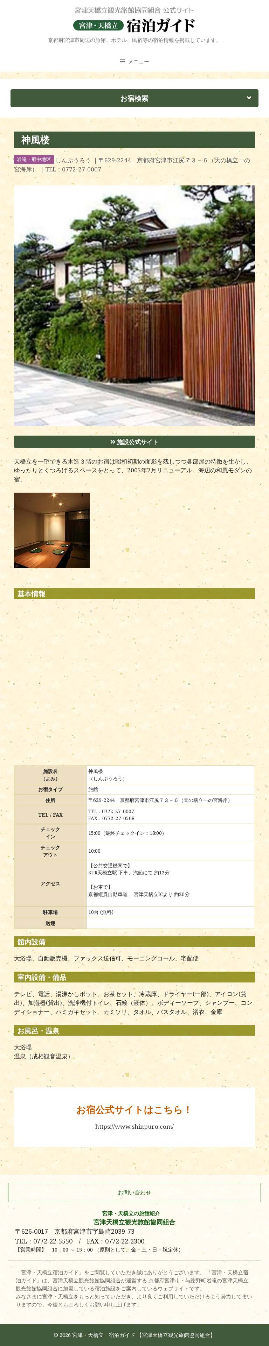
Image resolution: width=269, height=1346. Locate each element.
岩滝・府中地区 (34, 159)
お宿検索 (134, 98)
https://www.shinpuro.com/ (134, 1126)
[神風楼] (134, 424)
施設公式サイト (137, 442)
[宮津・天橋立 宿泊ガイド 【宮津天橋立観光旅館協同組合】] (134, 19)
